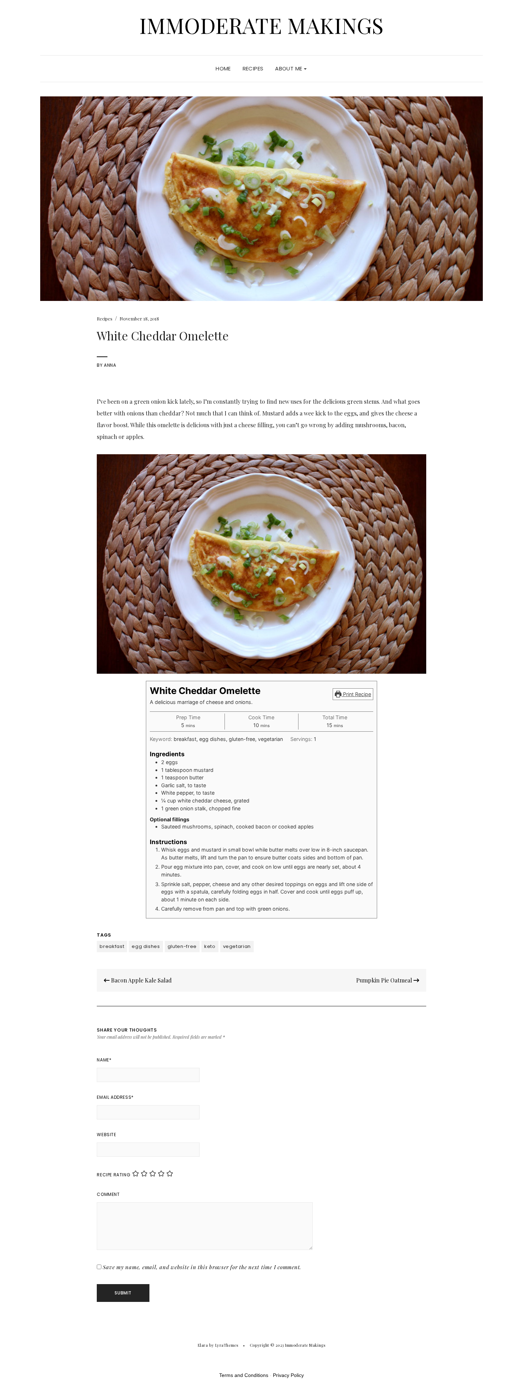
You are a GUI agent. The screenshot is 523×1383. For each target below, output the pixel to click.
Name (104, 1060)
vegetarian (237, 946)
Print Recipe (356, 694)
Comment (108, 1194)
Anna (110, 365)
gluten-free (182, 946)
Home (223, 68)
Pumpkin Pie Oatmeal (384, 980)
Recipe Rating (113, 1175)
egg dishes (146, 946)
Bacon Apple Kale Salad (141, 980)
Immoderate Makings (261, 25)
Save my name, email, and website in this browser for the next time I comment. (202, 1267)
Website (106, 1135)
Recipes (253, 68)
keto (210, 946)
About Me (289, 68)
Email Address (115, 1097)
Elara (203, 1345)
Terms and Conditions (243, 1375)
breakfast (112, 946)
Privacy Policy (288, 1375)
